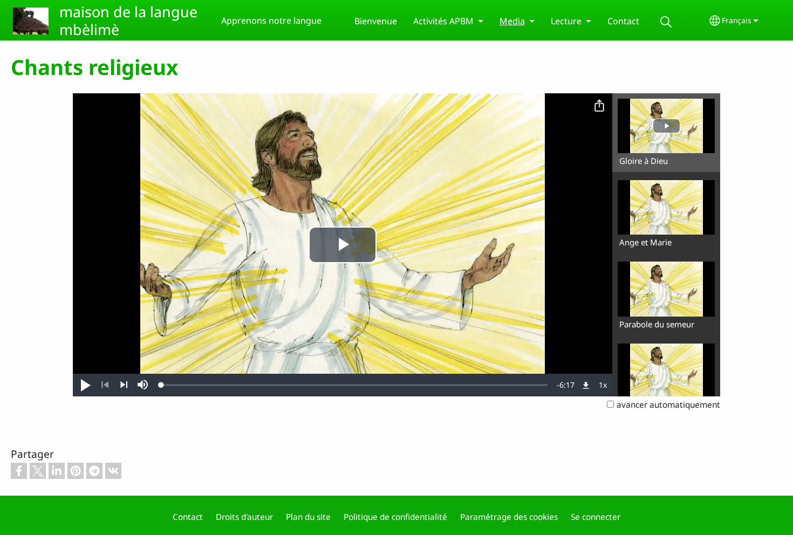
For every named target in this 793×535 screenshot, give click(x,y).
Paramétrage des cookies (509, 517)
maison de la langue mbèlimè (128, 20)
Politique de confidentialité (395, 517)
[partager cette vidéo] (599, 106)
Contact (623, 21)
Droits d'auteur (244, 517)
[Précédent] (104, 385)
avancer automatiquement (668, 404)
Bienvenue (375, 21)
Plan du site (308, 517)
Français (736, 20)
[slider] (354, 385)
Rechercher (666, 21)
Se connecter (595, 517)
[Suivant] (123, 385)
